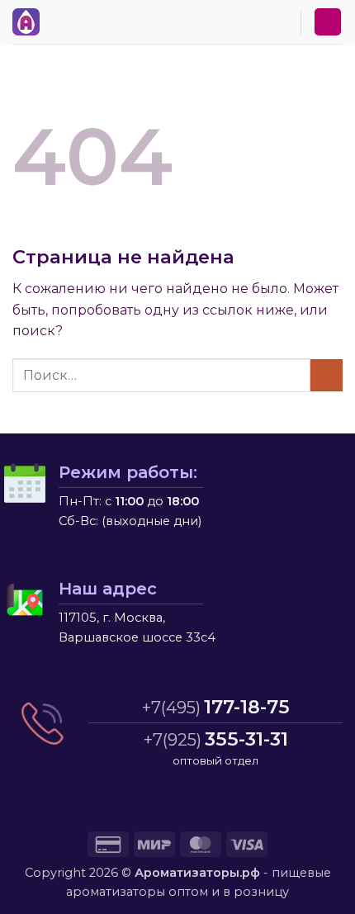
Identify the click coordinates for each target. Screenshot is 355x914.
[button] (57, 19)
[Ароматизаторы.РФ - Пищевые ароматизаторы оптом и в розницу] (30, 22)
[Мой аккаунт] (328, 22)
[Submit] (326, 375)
